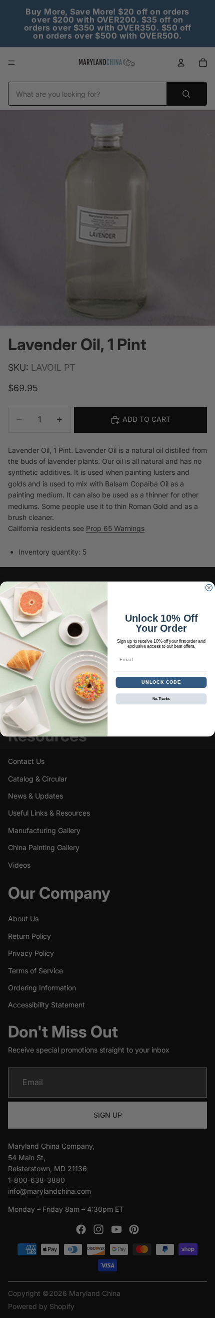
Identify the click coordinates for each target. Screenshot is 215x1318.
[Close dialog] (209, 587)
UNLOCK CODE (161, 682)
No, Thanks (161, 699)
